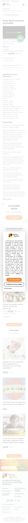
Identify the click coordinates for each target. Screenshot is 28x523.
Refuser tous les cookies (14, 284)
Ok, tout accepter (14, 279)
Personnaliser (8, 288)
